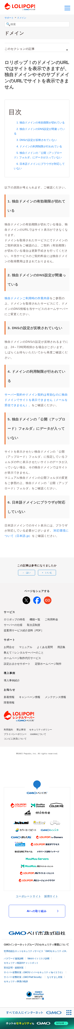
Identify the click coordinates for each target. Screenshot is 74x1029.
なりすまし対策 (54, 977)
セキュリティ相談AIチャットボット (21, 963)
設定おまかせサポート (17, 663)
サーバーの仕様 (13, 624)
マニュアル (25, 647)
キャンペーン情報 (29, 697)
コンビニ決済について (15, 738)
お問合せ (9, 647)
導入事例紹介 (12, 680)
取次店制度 (33, 624)
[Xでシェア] (26, 599)
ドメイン (21, 17)
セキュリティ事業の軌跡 (16, 981)
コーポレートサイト (28, 896)
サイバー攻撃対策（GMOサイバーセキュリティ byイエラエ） (34, 972)
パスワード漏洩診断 (14, 958)
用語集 (61, 647)
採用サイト (51, 896)
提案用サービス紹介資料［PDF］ (24, 630)
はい (28, 572)
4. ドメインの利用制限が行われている (39, 146)
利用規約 (8, 729)
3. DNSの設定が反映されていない (37, 139)
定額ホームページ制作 (48, 663)
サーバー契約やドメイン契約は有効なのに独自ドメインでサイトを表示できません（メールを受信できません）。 (36, 400)
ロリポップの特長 (14, 619)
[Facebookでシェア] (37, 599)
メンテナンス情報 (55, 697)
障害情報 (9, 702)
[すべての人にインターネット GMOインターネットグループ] (32, 1013)
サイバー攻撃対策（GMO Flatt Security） (23, 977)
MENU (67, 7)
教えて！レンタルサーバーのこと (24, 652)
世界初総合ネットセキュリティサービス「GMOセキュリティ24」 (36, 951)
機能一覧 (35, 619)
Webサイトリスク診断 (39, 958)
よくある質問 (45, 647)
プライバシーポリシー (15, 734)
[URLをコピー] (47, 599)
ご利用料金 (51, 619)
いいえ (48, 572)
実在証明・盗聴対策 (14, 967)
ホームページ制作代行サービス (22, 658)
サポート (9, 17)
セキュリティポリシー (40, 729)
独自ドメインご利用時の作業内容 (27, 298)
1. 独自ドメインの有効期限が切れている (41, 122)
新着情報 (9, 697)
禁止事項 (21, 729)
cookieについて (38, 734)
